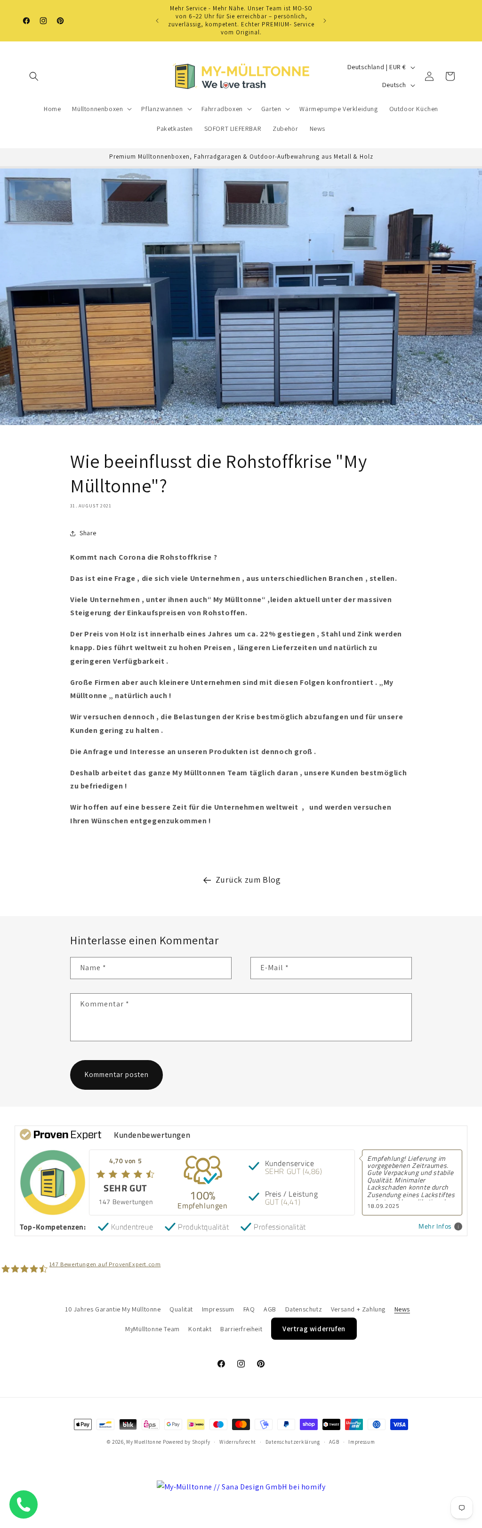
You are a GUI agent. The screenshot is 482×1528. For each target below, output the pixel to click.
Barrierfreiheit (241, 1329)
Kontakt (199, 1329)
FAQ (249, 1309)
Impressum (218, 1309)
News (402, 1309)
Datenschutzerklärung (292, 1442)
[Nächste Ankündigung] (324, 21)
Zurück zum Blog (248, 879)
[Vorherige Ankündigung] (157, 21)
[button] (34, 76)
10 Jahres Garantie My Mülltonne (113, 1309)
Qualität (181, 1309)
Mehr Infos (435, 1226)
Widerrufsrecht (237, 1442)
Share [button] (88, 533)
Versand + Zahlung (358, 1309)
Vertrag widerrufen (313, 1328)
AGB (270, 1309)
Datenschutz (303, 1309)
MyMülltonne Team (152, 1329)
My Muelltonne (143, 1442)
